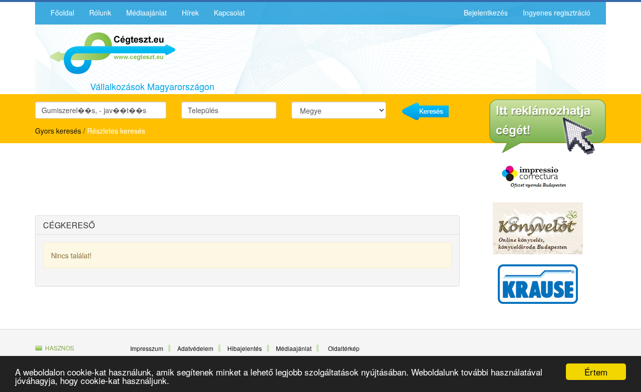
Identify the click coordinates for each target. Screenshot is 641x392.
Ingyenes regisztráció (556, 13)
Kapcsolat (229, 13)
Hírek (190, 13)
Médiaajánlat (146, 13)
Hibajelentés (244, 348)
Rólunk (100, 13)
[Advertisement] (123, 181)
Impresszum (146, 348)
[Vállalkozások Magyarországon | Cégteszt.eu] (105, 52)
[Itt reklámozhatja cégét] (547, 127)
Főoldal (62, 13)
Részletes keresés (116, 131)
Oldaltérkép (344, 348)
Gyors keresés (58, 131)
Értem (595, 371)
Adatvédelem (195, 348)
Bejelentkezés (486, 13)
